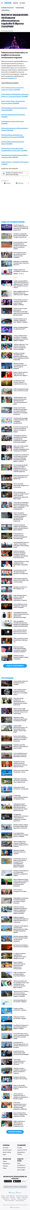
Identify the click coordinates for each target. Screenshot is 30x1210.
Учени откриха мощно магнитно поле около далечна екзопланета (20, 631)
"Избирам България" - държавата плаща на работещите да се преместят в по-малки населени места (20, 807)
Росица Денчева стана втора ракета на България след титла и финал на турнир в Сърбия (20, 245)
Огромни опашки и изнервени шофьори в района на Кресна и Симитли (19, 1071)
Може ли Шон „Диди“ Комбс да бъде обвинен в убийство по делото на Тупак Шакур (20, 711)
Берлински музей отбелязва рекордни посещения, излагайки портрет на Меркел (20, 649)
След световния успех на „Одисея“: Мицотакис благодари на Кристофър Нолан (21, 545)
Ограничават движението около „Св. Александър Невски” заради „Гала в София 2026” (20, 729)
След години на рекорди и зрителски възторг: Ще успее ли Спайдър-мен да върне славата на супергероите (21, 506)
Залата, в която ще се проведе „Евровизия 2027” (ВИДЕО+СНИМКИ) (20, 320)
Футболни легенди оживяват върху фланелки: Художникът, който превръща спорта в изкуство (21, 356)
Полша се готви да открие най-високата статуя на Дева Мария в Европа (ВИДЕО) (20, 527)
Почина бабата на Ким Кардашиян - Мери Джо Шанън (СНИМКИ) (20, 605)
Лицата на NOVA (22, 1150)
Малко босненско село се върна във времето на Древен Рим (21, 477)
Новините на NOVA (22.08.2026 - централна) (20, 788)
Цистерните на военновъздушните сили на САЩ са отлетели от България (20, 1045)
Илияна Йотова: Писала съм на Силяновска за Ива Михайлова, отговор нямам (21, 1036)
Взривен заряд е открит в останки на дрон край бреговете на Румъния (20, 826)
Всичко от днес (7, 1150)
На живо (22, 3)
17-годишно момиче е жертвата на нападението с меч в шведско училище (19, 956)
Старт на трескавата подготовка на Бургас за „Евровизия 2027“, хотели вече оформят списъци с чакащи (21, 284)
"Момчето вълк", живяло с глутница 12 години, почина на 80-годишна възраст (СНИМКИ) (21, 994)
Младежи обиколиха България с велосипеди (20, 1077)
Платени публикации (20, 1200)
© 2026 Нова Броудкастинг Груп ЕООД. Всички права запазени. (15, 1204)
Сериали (5, 1166)
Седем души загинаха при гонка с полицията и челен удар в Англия (20, 780)
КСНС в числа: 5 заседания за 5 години (20, 890)
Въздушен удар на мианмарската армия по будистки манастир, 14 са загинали (20, 920)
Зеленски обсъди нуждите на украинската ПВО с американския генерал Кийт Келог (20, 701)
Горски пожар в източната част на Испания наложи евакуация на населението (19, 965)
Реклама (3, 1195)
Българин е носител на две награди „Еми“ (20, 587)
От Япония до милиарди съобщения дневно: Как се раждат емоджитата (20, 420)
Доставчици (12, 1197)
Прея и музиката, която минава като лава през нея (20, 640)
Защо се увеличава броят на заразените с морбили (20, 1087)
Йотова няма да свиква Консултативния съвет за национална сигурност (20, 939)
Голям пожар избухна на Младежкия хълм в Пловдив (20, 682)
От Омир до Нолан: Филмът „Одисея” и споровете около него (20, 382)
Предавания (6, 1163)
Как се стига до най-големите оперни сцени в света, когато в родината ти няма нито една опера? (21, 495)
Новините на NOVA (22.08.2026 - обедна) (19, 1017)
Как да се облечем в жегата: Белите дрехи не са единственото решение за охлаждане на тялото (20, 411)
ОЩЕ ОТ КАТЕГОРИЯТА (15, 666)
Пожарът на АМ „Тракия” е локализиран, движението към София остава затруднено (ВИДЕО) (20, 929)
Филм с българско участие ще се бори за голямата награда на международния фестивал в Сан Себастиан (20, 517)
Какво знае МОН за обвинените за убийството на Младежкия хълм (19, 1124)
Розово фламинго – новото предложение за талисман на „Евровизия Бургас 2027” (20, 227)
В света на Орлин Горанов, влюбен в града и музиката (20, 657)
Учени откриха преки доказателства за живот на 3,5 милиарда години (20, 692)
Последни (5, 1147)
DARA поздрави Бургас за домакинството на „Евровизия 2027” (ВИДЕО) (20, 293)
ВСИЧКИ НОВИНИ (15, 1132)
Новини (15, 3)
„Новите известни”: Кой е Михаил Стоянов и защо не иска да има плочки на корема (20, 347)
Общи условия (25, 1197)
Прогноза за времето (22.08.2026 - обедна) (20, 1000)
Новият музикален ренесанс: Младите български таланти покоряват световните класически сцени (20, 554)
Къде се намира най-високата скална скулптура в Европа (19, 974)
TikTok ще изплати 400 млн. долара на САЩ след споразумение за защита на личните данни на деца (20, 984)
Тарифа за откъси (5, 1197)
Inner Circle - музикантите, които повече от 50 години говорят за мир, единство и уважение (20, 1106)
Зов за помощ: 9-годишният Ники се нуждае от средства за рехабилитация (20, 1096)
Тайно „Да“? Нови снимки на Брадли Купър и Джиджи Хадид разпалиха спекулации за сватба (21, 448)
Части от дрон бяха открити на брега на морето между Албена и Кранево (20, 844)
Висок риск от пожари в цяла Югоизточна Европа (21, 945)
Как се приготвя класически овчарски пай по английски (20, 485)
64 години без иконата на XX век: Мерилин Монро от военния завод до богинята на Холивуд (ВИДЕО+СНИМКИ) (21, 458)
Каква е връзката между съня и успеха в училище (20, 389)
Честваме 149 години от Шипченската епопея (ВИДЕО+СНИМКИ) (20, 1027)
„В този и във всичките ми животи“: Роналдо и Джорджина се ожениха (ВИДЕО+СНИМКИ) (20, 338)
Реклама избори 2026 (10, 1195)
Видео (4, 1154)
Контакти (18, 1197)
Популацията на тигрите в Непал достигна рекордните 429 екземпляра (20, 536)
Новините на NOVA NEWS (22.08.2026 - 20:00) (20, 771)
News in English (21, 1169)
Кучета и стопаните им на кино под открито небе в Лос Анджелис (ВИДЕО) (20, 429)
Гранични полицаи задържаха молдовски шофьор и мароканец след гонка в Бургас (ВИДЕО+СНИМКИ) (20, 910)
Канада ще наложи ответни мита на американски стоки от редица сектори (20, 764)
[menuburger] (2, 3)
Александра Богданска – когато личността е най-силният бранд (21, 580)
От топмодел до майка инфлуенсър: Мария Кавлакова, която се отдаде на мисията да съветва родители (20, 468)
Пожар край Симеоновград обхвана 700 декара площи (20, 797)
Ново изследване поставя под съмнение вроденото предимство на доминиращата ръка (20, 624)
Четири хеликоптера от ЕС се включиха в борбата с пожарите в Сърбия (20, 873)
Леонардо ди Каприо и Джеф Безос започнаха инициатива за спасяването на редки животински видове (20, 439)
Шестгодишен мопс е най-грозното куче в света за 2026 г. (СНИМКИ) (20, 255)
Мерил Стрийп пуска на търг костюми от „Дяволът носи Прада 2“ (20, 374)
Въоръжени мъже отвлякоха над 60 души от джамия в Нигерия (20, 719)
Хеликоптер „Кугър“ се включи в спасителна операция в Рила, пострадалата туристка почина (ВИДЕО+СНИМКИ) (20, 862)
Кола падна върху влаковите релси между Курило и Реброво (20, 834)
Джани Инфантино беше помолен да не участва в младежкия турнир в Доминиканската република (20, 883)
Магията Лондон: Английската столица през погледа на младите (20, 366)
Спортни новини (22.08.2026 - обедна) (19, 1009)
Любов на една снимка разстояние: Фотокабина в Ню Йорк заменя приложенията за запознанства (21, 312)
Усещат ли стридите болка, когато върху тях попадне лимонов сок (20, 235)
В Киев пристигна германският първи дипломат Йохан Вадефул (21, 1052)
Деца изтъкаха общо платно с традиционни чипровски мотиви (20, 1114)
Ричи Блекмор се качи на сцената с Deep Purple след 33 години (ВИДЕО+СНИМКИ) (20, 302)
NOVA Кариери (21, 1167)
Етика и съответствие (9, 1200)
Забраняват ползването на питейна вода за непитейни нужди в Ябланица (20, 900)
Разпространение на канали (22, 1195)
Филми (4, 1168)
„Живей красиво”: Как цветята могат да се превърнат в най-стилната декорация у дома (20, 401)
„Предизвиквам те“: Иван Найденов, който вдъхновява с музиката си (21, 564)
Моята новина (7, 1152)
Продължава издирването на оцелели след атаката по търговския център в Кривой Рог (20, 818)
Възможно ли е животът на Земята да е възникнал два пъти (21, 263)
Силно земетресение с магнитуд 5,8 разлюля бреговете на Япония (20, 755)
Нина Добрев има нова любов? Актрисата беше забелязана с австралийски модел (21, 615)
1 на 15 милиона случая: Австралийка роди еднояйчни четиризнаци (20, 572)
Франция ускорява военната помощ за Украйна (19, 852)
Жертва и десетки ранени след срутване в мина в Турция (20, 746)
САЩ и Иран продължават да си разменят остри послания (19, 1062)
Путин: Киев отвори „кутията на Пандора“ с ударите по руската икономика (20, 738)
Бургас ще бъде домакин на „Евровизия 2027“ (20, 328)
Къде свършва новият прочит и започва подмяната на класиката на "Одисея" (20, 598)
